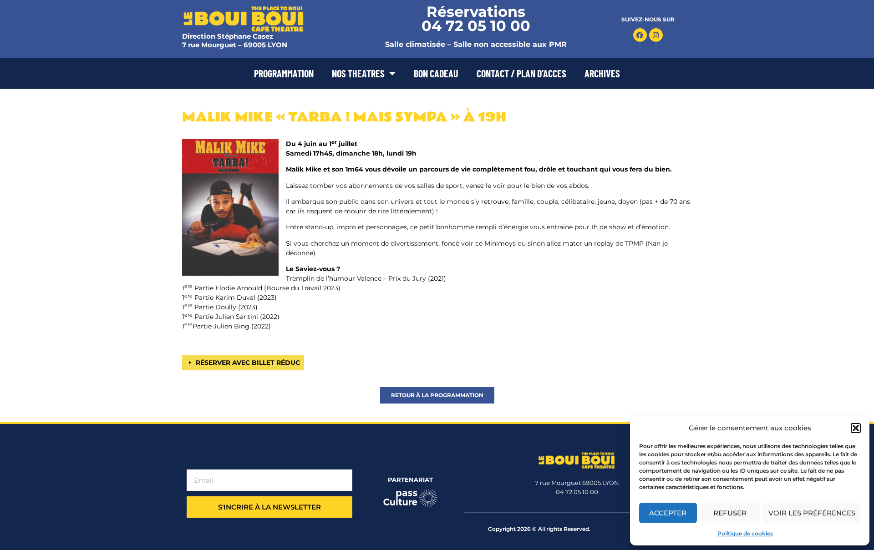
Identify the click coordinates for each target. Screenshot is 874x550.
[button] (855, 428)
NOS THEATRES (358, 73)
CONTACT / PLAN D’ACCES (521, 73)
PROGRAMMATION (284, 73)
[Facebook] (640, 35)
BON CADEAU (436, 73)
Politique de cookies (745, 533)
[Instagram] (656, 35)
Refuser (730, 513)
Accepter (667, 513)
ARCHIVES (602, 73)
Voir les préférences (811, 513)
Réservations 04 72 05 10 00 (476, 19)
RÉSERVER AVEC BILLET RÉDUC (248, 362)
